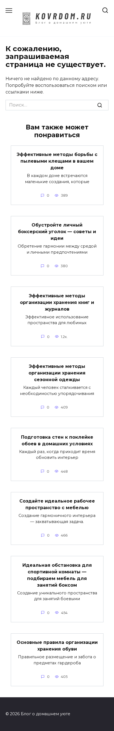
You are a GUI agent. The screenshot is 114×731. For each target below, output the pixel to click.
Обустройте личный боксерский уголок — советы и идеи (57, 231)
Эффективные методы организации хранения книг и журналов (57, 302)
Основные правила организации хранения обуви (57, 646)
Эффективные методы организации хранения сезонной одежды (57, 373)
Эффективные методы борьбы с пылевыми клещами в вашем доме (57, 161)
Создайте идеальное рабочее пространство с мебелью (57, 504)
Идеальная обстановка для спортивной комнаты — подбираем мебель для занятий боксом (57, 574)
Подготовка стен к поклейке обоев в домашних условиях (57, 440)
